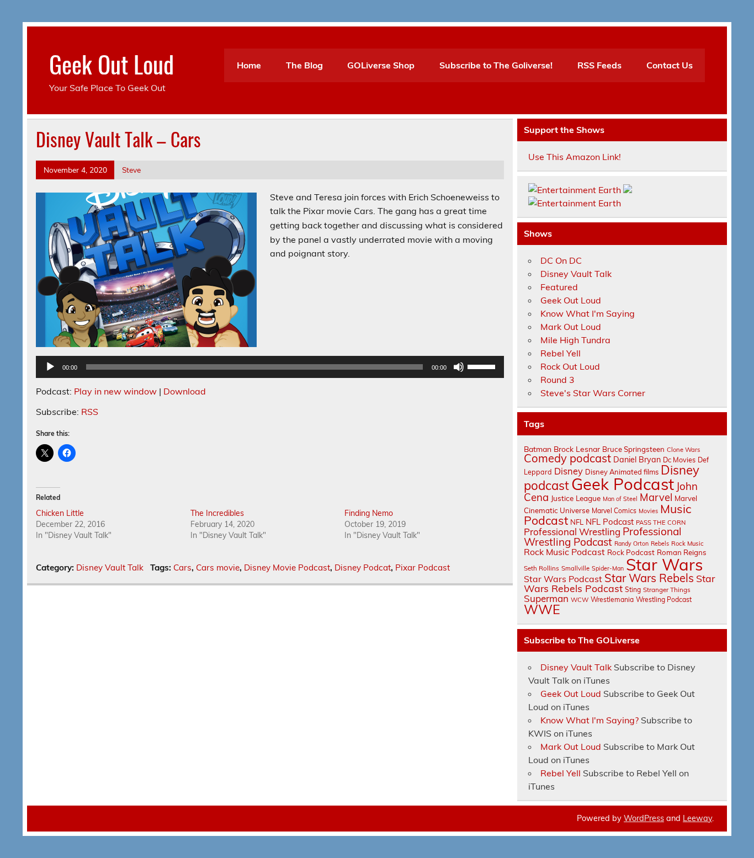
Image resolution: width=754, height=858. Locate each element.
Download (184, 391)
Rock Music (687, 543)
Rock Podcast (631, 552)
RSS (89, 411)
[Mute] (458, 366)
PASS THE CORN (661, 522)
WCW (579, 600)
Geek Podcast (622, 484)
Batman (537, 449)
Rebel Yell (560, 353)
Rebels (660, 543)
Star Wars (664, 564)
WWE (542, 609)
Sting (633, 589)
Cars (182, 567)
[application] (270, 367)
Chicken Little (60, 513)
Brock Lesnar (577, 449)
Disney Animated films (622, 471)
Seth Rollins (541, 568)
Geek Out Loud (111, 63)
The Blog (304, 65)
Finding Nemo (368, 513)
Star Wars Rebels (649, 578)
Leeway (697, 818)
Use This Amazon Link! (574, 156)
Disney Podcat (362, 567)
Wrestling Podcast (664, 599)
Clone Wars (683, 450)
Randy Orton (631, 543)
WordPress (644, 818)
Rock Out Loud (570, 366)
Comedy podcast (567, 458)
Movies (648, 511)
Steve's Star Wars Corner (592, 392)
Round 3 (557, 379)
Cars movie (218, 567)
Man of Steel (620, 499)
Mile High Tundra (575, 339)
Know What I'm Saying (587, 313)
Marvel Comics (614, 511)
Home (249, 65)
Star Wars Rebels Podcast (619, 583)
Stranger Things (667, 589)
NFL (576, 522)
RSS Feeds (599, 65)
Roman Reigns (682, 552)
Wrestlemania (612, 599)
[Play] (50, 366)
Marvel (656, 497)
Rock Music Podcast (564, 551)
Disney (568, 471)
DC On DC (561, 260)
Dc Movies (679, 459)
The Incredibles (217, 513)
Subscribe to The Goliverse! (496, 65)
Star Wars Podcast (563, 578)
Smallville (575, 568)
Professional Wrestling (572, 531)
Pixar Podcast (422, 567)
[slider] (483, 366)
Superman (546, 598)
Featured (559, 286)
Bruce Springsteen (633, 449)
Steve (131, 169)
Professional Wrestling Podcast (603, 536)
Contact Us (669, 65)
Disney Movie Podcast (287, 567)
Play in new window (115, 391)
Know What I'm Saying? (589, 720)
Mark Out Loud (570, 326)
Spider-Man (608, 568)
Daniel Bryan (637, 460)
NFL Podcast (610, 521)
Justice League (576, 498)
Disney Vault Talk (110, 567)
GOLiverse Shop (381, 65)
